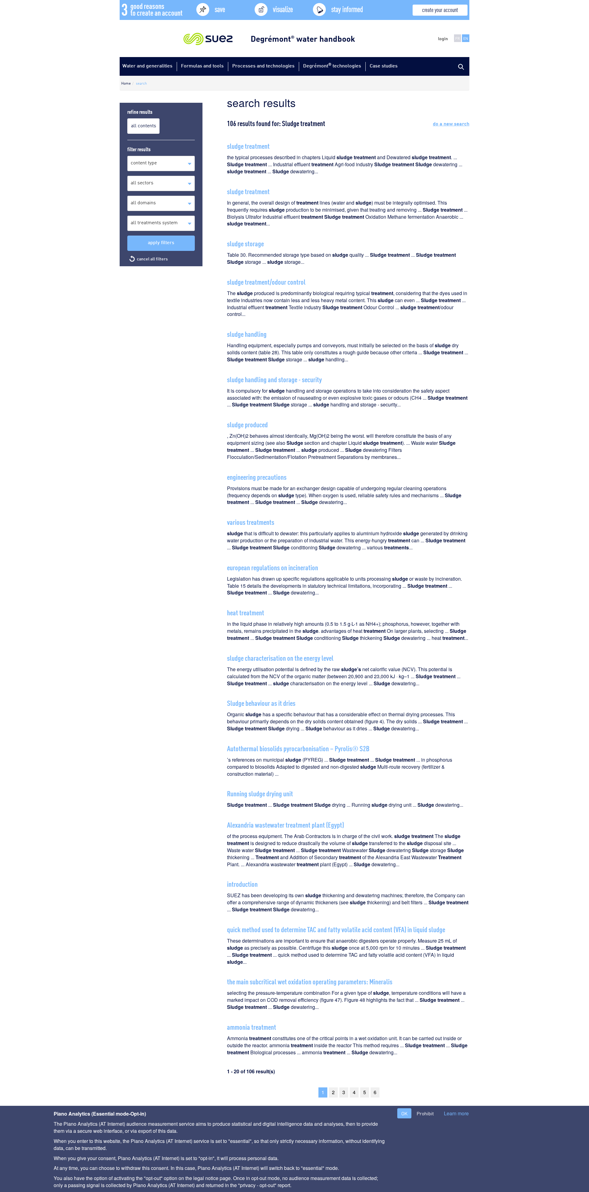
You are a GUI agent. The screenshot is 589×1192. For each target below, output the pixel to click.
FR (457, 38)
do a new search (451, 123)
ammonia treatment (251, 1026)
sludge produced (247, 424)
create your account (440, 9)
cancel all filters (152, 259)
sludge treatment (248, 145)
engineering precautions (257, 476)
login (443, 38)
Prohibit (425, 1113)
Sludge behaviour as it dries (261, 702)
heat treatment (245, 612)
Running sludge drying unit (260, 793)
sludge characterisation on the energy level (280, 657)
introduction (242, 883)
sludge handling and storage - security (274, 379)
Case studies (384, 65)
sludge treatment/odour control (266, 281)
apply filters (161, 242)
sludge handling (247, 333)
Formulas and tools (202, 65)
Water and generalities (147, 65)
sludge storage (245, 243)
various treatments (250, 521)
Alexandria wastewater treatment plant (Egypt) (285, 824)
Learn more (456, 1113)
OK (404, 1113)
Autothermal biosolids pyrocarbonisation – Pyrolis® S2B (298, 748)
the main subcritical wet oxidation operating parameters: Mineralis (309, 981)
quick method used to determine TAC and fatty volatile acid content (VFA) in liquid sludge (336, 929)
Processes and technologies (263, 65)
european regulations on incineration (272, 567)
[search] (460, 66)
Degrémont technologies (332, 65)
